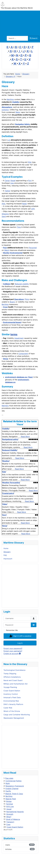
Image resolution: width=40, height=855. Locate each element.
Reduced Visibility (9, 450)
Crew (5, 307)
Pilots (27, 299)
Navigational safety (10, 439)
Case (8, 824)
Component (23, 353)
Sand (4, 216)
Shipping (5, 214)
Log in (20, 643)
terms (13, 334)
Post (5, 248)
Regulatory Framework (15, 786)
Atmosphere (7, 107)
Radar (24, 204)
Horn (4, 515)
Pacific (8, 791)
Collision (6, 284)
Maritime (10, 99)
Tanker (7, 191)
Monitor (6, 253)
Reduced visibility (22, 284)
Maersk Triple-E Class (14, 794)
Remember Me (12, 630)
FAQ (5, 555)
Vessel (8, 809)
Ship (29, 162)
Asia (12, 183)
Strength (9, 814)
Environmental (16, 253)
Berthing (9, 796)
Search (34, 38)
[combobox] (17, 38)
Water (17, 112)
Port (30, 180)
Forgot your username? (13, 651)
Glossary (7, 552)
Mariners (5, 406)
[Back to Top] (36, 851)
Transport (10, 822)
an (9, 140)
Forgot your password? (13, 648)
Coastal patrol (8, 493)
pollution (5, 110)
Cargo (7, 180)
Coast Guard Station (15, 827)
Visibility (15, 102)
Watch (6, 250)
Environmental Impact (12, 322)
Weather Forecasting (11, 482)
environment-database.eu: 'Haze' (19, 377)
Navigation (19, 124)
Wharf (8, 817)
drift (33, 209)
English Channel (12, 788)
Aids (3, 204)
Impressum (8, 559)
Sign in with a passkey (22, 636)
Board (12, 302)
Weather (5, 461)
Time (19, 227)
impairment (18, 338)
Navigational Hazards (15, 812)
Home (6, 548)
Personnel (33, 248)
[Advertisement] (20, 22)
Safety (27, 124)
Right (8, 783)
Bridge (9, 801)
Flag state (9, 778)
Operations (19, 299)
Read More (25, 436)
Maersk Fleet (11, 799)
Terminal (9, 804)
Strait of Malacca (13, 819)
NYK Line (10, 806)
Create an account (11, 653)
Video (4, 504)
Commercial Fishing (13, 781)
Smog (5, 359)
